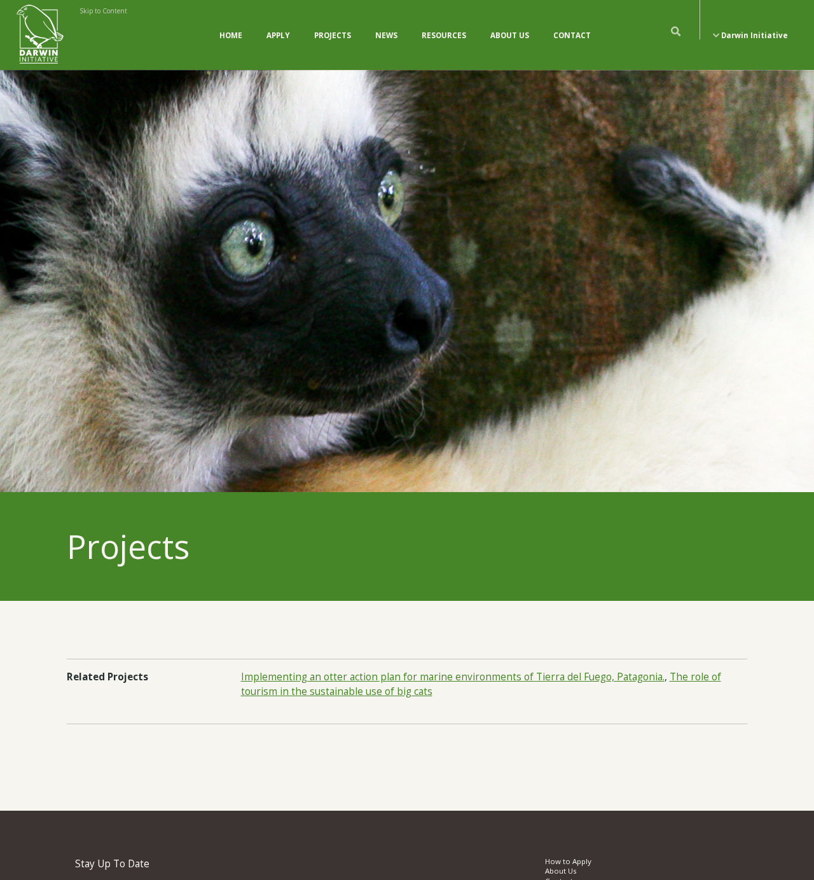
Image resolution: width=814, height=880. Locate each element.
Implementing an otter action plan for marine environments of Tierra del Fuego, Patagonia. (453, 677)
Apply (278, 35)
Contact (572, 35)
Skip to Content (103, 10)
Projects (332, 35)
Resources (444, 35)
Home (230, 35)
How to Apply (568, 861)
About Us (509, 35)
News (386, 35)
